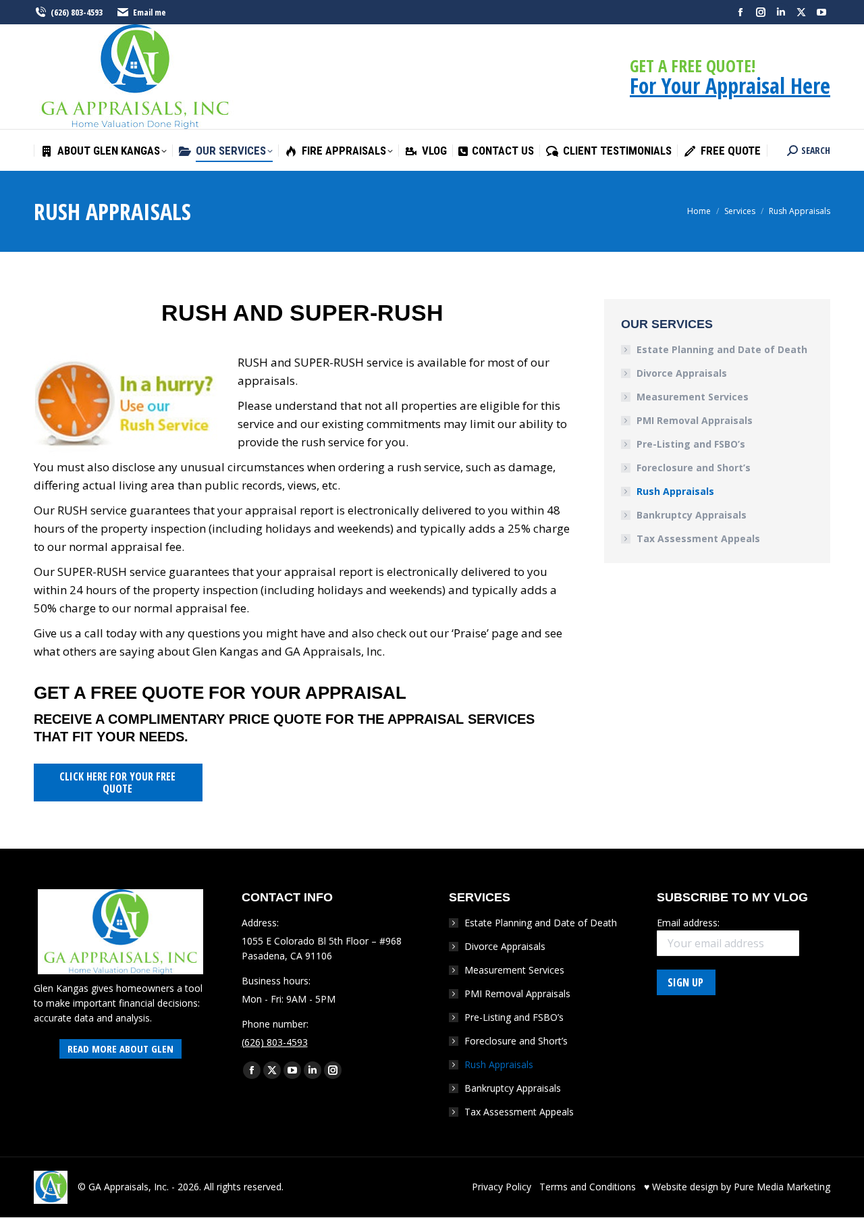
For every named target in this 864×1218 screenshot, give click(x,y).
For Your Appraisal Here (730, 85)
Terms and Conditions (587, 1186)
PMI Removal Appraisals (695, 420)
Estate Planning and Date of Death (722, 349)
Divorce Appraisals (682, 373)
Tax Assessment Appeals (698, 538)
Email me (149, 12)
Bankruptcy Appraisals (692, 514)
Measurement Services (693, 396)
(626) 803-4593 (77, 12)
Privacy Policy (501, 1186)
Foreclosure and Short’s (694, 467)
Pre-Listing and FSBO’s (691, 444)
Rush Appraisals (675, 491)
